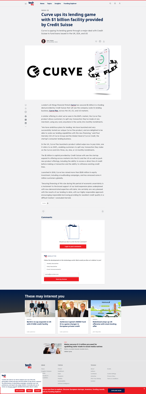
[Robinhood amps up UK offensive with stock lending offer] (106, 308)
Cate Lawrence (31, 332)
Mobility (60, 378)
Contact (93, 381)
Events (109, 369)
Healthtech (61, 371)
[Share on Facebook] (26, 116)
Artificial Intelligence (63, 383)
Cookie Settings (111, 373)
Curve (73, 105)
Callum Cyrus (68, 351)
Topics (49, 3)
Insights (58, 3)
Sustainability (61, 381)
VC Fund (62, 319)
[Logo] (32, 3)
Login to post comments (73, 246)
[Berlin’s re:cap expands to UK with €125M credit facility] (40, 308)
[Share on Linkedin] (26, 123)
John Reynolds (97, 332)
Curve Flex (53, 111)
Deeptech (60, 376)
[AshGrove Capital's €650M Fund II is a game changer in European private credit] (73, 308)
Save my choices (61, 279)
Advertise (93, 376)
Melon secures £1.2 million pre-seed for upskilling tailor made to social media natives (83, 345)
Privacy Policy (111, 376)
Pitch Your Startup (96, 378)
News (42, 3)
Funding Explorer (70, 3)
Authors (93, 371)
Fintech (43, 10)
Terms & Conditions (112, 378)
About (92, 369)
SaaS (59, 373)
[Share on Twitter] (26, 120)
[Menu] (26, 4)
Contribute (94, 373)
